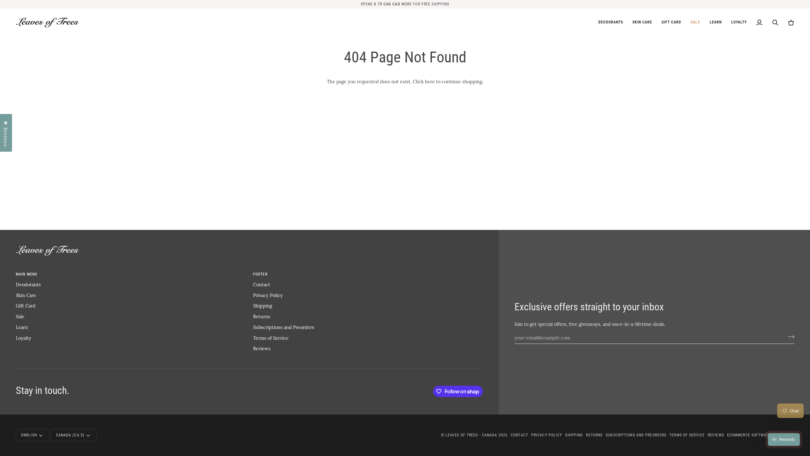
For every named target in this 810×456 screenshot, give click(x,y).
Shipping (262, 305)
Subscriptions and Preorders (283, 327)
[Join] (789, 337)
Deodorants (28, 284)
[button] (642, 22)
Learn (22, 327)
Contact (261, 284)
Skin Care (26, 295)
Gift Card (25, 305)
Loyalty (23, 338)
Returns (261, 316)
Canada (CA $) (70, 435)
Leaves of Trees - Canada (471, 435)
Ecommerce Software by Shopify (760, 435)
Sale (20, 316)
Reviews (262, 348)
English (29, 435)
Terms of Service (271, 338)
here (430, 81)
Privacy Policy (268, 295)
